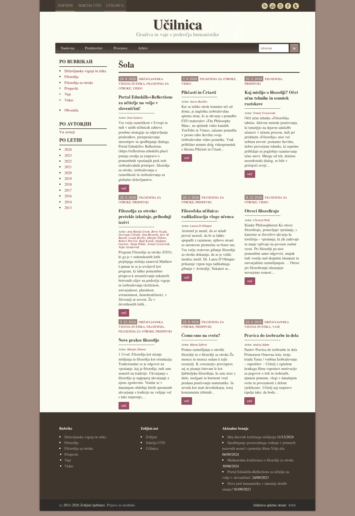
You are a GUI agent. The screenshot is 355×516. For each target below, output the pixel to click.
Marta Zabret (198, 344)
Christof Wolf (261, 220)
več (124, 188)
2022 (68, 161)
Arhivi (143, 47)
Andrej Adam (261, 344)
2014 (68, 201)
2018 (68, 184)
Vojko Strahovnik (129, 247)
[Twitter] (296, 6)
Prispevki (71, 88)
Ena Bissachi (150, 234)
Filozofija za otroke (78, 82)
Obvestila (71, 110)
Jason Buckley (198, 101)
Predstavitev (94, 47)
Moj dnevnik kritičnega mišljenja (251, 436)
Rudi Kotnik (146, 241)
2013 (68, 207)
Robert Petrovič (128, 241)
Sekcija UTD (89, 5)
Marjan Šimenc (156, 238)
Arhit (292, 504)
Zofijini (65, 5)
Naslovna (67, 47)
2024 (68, 149)
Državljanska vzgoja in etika (85, 70)
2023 (68, 155)
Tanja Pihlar (138, 244)
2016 (68, 195)
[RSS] (264, 6)
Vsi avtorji (67, 131)
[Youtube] (272, 6)
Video (68, 99)
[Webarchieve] (280, 6)
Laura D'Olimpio (201, 226)
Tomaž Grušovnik (264, 113)
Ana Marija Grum (138, 231)
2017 (68, 190)
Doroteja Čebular (130, 234)
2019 (68, 178)
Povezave (120, 47)
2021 (68, 166)
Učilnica (115, 5)
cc (60, 504)
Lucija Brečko (137, 238)
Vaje (67, 94)
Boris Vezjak (159, 231)
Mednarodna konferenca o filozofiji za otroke (260, 460)
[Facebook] (288, 6)
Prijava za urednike (121, 504)
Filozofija (71, 76)
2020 (68, 172)
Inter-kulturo (135, 117)
